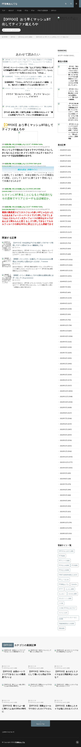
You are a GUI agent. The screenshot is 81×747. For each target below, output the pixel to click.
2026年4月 (63, 172)
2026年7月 (63, 155)
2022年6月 (63, 424)
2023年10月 (64, 336)
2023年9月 (63, 342)
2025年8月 (63, 216)
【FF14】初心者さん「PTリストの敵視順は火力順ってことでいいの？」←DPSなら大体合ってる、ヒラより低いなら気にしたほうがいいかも (73, 112)
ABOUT (11, 10)
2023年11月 (64, 331)
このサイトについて (8, 732)
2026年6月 (63, 161)
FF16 (26, 10)
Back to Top (41, 724)
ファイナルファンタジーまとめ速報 (68, 618)
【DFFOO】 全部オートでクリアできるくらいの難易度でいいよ (13, 674)
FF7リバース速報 (64, 560)
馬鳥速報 (61, 628)
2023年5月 (63, 363)
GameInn (74, 584)
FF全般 (19, 10)
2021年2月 (63, 511)
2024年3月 (63, 309)
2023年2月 (63, 380)
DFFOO (53, 10)
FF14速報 (75, 565)
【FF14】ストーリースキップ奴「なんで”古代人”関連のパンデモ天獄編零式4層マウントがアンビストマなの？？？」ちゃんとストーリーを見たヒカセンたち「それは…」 (28, 70)
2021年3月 (63, 506)
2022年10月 (64, 402)
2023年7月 (63, 353)
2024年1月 (63, 320)
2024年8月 (63, 281)
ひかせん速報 (72, 594)
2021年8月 (63, 479)
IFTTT (61, 589)
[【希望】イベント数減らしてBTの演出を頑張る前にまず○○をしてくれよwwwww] (6, 278)
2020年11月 (64, 528)
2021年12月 (64, 457)
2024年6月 (63, 292)
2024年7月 (63, 287)
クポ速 (61, 603)
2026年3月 (63, 177)
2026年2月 (63, 183)
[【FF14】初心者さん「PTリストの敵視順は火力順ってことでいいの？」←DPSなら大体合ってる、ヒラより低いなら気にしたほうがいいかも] (62, 107)
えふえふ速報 (70, 589)
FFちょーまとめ (64, 579)
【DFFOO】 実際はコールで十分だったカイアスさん (40, 707)
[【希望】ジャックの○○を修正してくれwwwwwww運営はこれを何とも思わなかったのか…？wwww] (6, 262)
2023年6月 (63, 358)
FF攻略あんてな (64, 584)
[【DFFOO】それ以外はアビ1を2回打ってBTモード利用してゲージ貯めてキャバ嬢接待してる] (6, 246)
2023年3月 (63, 374)
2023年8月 (63, 347)
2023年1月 (63, 385)
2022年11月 (64, 396)
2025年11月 (64, 199)
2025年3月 (63, 243)
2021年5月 (63, 495)
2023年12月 (64, 325)
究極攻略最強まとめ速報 (66, 623)
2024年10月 (64, 270)
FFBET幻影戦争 (43, 10)
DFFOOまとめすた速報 (66, 551)
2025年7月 (63, 221)
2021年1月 (63, 517)
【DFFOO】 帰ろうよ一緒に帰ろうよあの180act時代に (14, 709)
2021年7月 (63, 484)
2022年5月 (63, 429)
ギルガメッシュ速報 (65, 598)
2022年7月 (63, 418)
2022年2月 (63, 446)
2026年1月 (63, 188)
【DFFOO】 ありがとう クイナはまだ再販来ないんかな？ (66, 674)
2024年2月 (63, 314)
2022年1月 (63, 451)
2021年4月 (63, 500)
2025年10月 (64, 205)
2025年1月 (63, 254)
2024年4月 (63, 303)
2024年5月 (63, 298)
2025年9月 (63, 210)
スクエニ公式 (63, 613)
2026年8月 (63, 150)
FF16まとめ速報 (64, 570)
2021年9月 (63, 473)
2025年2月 (63, 248)
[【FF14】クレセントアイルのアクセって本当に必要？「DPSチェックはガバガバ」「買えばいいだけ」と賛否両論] (62, 128)
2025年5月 (63, 232)
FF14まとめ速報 (64, 565)
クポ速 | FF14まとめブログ (67, 608)
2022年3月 (63, 440)
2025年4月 (63, 238)
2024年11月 (64, 265)
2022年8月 (63, 413)
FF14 (32, 10)
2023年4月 (63, 369)
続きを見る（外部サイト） (28, 169)
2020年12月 (64, 522)
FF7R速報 (62, 556)
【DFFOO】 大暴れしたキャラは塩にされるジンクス (66, 707)
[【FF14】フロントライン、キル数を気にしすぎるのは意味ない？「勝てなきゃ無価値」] (62, 93)
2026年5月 (63, 166)
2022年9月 (63, 407)
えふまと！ (62, 594)
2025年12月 (64, 194)
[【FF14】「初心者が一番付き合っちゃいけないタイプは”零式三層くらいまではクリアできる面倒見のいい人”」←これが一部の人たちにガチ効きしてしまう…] (62, 70)
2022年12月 (64, 391)
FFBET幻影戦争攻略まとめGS (68, 575)
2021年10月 (64, 468)
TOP (3, 10)
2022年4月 (63, 435)
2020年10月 (64, 533)
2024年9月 (63, 276)
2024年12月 (64, 259)
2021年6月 (63, 489)
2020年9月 (63, 539)
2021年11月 (64, 462)
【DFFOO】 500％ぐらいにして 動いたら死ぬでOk (39, 672)
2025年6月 (63, 227)
